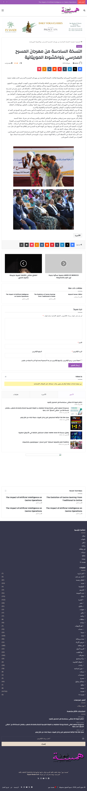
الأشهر (71, 394)
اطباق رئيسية (80, 580)
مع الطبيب (79, 652)
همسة (72, 42)
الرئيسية (78, 42)
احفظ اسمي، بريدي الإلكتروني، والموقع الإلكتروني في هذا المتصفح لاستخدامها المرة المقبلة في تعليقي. (50, 360)
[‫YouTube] (43, 778)
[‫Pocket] (39, 69)
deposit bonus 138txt (75, 294)
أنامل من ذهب (79, 577)
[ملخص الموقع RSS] (38, 778)
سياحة (82, 622)
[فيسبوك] (80, 69)
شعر (81, 603)
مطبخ (83, 555)
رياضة (83, 546)
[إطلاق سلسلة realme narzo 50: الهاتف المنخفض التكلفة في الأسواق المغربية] (76, 435)
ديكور (83, 542)
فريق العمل (5, 787)
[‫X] (75, 69)
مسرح (82, 678)
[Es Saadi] (43, 26)
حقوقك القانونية (78, 662)
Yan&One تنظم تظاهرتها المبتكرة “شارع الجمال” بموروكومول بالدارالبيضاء (45, 442)
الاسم (80, 342)
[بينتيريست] (60, 69)
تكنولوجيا (81, 586)
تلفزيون (81, 590)
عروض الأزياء (80, 642)
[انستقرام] (41, 778)
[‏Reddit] (54, 69)
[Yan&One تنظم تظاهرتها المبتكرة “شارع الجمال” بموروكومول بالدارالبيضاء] (76, 445)
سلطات (81, 619)
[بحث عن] (84, 11)
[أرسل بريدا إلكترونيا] (73, 63)
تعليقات (15, 394)
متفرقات (81, 655)
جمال (83, 536)
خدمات (80, 629)
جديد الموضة (80, 593)
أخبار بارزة (81, 573)
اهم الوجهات (79, 626)
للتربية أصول (80, 649)
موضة (83, 559)
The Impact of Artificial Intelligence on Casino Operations (57, 2)
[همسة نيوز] (70, 10)
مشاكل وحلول (79, 681)
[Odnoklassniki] (44, 69)
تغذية (82, 583)
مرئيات (83, 552)
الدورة (77, 235)
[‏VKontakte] (49, 69)
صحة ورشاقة (80, 639)
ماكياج (81, 606)
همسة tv (82, 562)
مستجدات (81, 675)
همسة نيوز (51, 787)
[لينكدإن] (70, 69)
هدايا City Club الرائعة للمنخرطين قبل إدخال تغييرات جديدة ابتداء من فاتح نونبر (44, 417)
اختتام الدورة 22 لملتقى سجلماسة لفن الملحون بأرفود (64, 402)
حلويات (83, 539)
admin (76, 63)
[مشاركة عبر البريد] (27, 245)
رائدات (80, 665)
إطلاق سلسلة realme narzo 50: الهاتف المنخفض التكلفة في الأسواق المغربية (44, 432)
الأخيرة (44, 394)
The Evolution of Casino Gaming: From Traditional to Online (44, 295)
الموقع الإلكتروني (37, 351)
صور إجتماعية (78, 668)
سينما (82, 632)
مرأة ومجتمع (80, 658)
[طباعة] (21, 245)
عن (11, 787)
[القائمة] (3, 11)
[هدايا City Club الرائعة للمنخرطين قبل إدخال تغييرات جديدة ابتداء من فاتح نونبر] (76, 423)
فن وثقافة (82, 549)
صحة (82, 636)
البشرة (80, 600)
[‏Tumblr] (65, 69)
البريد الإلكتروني (77, 351)
